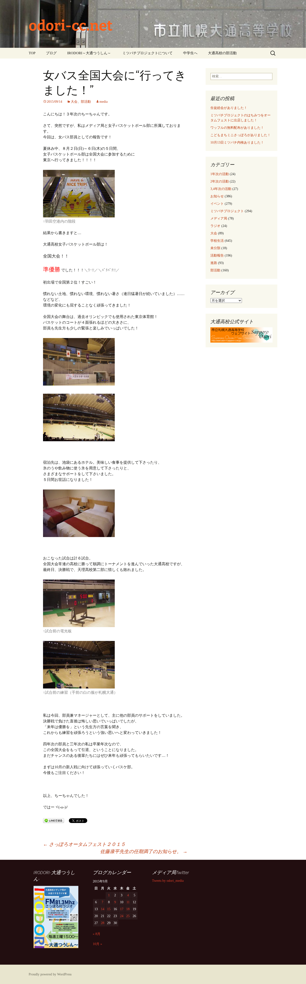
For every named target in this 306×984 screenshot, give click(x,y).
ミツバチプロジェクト (227, 211)
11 (128, 902)
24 (121, 916)
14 (102, 909)
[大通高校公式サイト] (241, 334)
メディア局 (218, 218)
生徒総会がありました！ (228, 108)
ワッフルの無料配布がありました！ (237, 127)
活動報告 (217, 255)
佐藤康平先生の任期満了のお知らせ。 (143, 851)
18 (128, 909)
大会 (74, 101)
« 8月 (96, 934)
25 (128, 916)
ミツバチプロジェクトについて (147, 53)
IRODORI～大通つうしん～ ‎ (89, 53)
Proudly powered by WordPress (50, 974)
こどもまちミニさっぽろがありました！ (240, 135)
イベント (217, 203)
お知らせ (217, 196)
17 (121, 909)
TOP (32, 53)
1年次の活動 (219, 174)
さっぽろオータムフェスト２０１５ (84, 844)
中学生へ (190, 53)
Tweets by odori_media (168, 880)
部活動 (86, 101)
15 (108, 909)
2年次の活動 (219, 181)
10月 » (97, 944)
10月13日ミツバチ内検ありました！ (237, 142)
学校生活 (217, 240)
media (103, 101)
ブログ (51, 53)
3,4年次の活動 (220, 189)
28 (102, 923)
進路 (213, 263)
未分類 (215, 248)
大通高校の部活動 (222, 53)
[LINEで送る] (53, 820)
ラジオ (215, 226)
